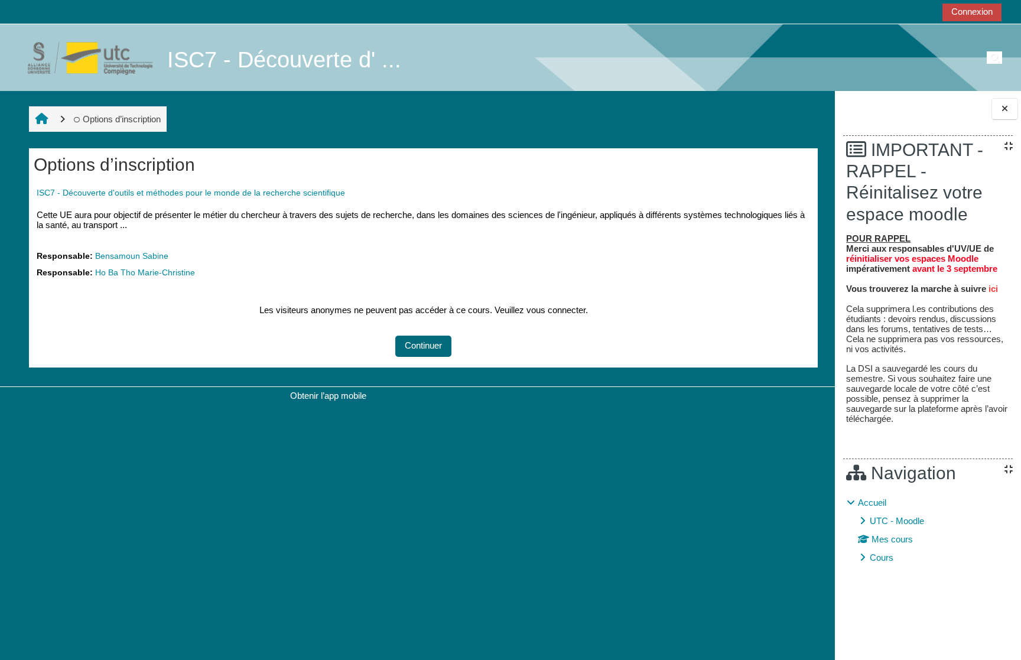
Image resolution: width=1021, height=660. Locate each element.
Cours (881, 557)
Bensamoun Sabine (131, 256)
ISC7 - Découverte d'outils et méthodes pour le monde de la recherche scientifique (191, 192)
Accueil (872, 503)
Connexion (972, 11)
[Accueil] (84, 57)
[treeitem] (927, 530)
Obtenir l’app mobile (328, 396)
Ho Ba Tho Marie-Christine (145, 272)
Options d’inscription (122, 119)
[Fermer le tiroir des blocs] (1004, 109)
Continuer (423, 345)
